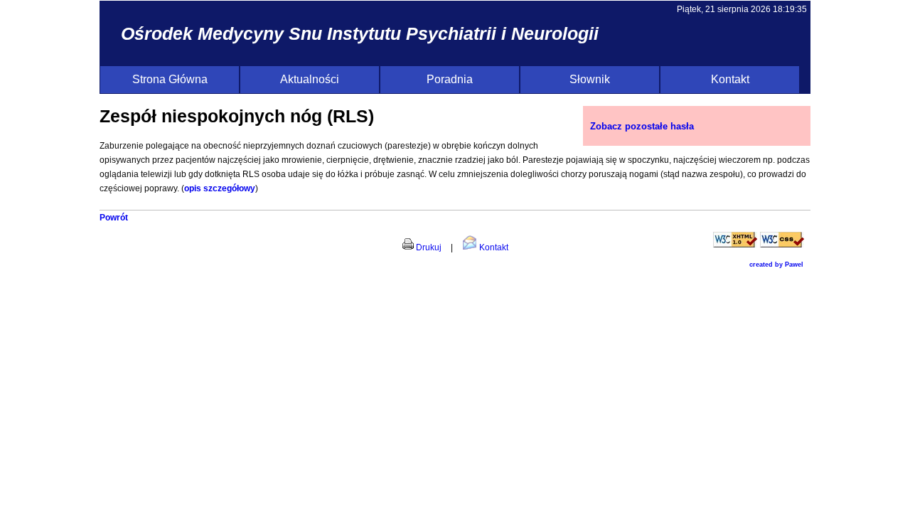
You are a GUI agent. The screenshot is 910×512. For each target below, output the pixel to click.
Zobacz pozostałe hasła (642, 126)
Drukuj (427, 247)
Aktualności (309, 79)
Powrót (114, 218)
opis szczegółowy (219, 188)
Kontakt (730, 79)
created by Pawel (776, 264)
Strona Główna (170, 79)
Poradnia (450, 79)
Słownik (589, 79)
